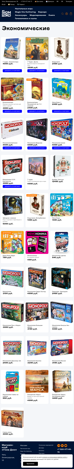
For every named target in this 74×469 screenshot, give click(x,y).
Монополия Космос (34, 361)
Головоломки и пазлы (26, 19)
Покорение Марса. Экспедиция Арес (59, 395)
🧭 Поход (11, 4)
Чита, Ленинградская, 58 (10, 1)
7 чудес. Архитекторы (10, 62)
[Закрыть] (71, 456)
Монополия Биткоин (10, 143)
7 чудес (30, 179)
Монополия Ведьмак (34, 143)
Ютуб (3, 4)
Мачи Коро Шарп (9, 255)
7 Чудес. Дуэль (32, 62)
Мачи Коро (56, 218)
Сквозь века (7, 432)
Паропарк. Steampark (60, 291)
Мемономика (32, 255)
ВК (57, 1)
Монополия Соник (58, 143)
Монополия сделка (59, 255)
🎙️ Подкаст (21, 4)
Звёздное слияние (9, 218)
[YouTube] (65, 445)
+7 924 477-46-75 (26, 1)
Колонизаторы (8, 102)
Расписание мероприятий (46, 445)
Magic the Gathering (25, 12)
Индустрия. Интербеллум (36, 218)
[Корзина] (71, 13)
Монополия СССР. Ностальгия (9, 180)
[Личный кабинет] (66, 13)
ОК (62, 1)
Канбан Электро (58, 179)
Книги (52, 15)
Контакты (41, 450)
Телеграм (69, 1)
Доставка (41, 448)
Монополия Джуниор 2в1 (12, 361)
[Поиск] (63, 14)
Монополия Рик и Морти (11, 325)
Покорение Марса (34, 394)
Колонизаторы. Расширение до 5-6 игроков (34, 104)
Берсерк (42, 12)
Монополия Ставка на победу (10, 395)
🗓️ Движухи (50, 1)
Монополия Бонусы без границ (60, 326)
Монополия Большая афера (34, 326)
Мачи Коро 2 (56, 102)
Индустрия (56, 62)
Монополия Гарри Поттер (36, 291)
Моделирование (38, 15)
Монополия (7, 291)
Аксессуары (21, 15)
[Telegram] (58, 445)
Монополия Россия (59, 361)
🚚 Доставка (39, 1)
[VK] (62, 445)
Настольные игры (24, 9)
